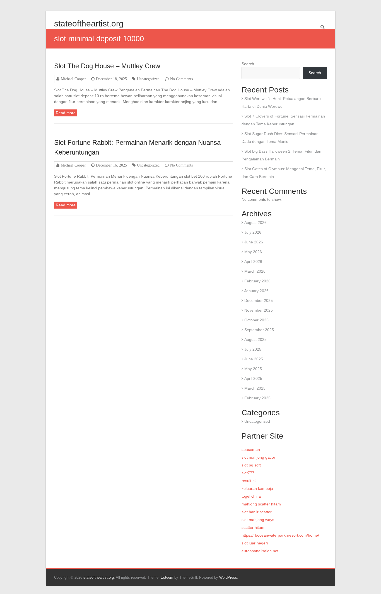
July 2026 (252, 232)
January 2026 (256, 291)
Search (248, 64)
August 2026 (255, 222)
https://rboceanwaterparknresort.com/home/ (280, 535)
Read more (66, 113)
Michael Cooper (73, 79)
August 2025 (255, 339)
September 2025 (259, 329)
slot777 (248, 473)
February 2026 (257, 281)
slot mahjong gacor (258, 457)
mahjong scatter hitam (261, 504)
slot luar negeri (255, 543)
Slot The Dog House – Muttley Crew (107, 66)
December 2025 (258, 300)
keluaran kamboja (257, 488)
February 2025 (257, 398)
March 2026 (255, 271)
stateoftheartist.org (89, 23)
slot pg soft (251, 465)
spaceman (251, 449)
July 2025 (252, 349)
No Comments (181, 79)
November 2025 (258, 310)
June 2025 (253, 359)
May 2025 (253, 368)
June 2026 (253, 242)
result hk (249, 480)
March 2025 (255, 388)
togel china (251, 496)
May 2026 (253, 252)
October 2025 (256, 320)
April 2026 (253, 261)
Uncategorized (148, 79)
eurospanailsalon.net (260, 551)
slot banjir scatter (257, 512)
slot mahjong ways (258, 519)
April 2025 (253, 378)
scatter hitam (253, 527)
